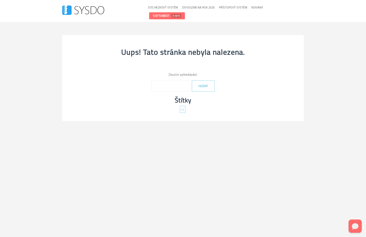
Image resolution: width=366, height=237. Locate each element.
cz (182, 109)
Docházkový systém (163, 7)
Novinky (257, 7)
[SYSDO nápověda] (83, 10)
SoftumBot (166, 16)
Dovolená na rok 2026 (198, 7)
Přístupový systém (233, 7)
